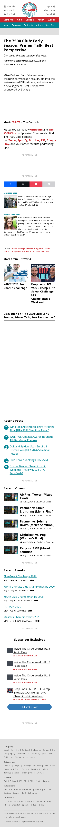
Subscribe (48, 10)
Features (7, 765)
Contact (25, 750)
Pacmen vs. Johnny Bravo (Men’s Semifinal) (37, 523)
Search (49, 14)
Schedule (10, 6)
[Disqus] (29, 366)
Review (24, 772)
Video (32, 772)
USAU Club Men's (43, 515)
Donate (46, 750)
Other (17, 769)
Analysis (16, 765)
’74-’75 (16, 122)
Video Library (29, 757)
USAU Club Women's (45, 542)
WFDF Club (23, 590)
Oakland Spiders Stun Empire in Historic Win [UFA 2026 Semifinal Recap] (29, 450)
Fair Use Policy (33, 753)
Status (18, 757)
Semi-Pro (8, 19)
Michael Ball (30, 61)
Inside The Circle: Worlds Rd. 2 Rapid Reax (31, 663)
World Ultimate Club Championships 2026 (29, 586)
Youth (41, 19)
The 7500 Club (42, 251)
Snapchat (16, 805)
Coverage (26, 765)
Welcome (8, 789)
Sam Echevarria (12, 214)
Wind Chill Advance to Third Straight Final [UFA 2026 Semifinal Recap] (32, 428)
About (6, 750)
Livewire (40, 772)
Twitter (39, 801)
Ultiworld (36, 129)
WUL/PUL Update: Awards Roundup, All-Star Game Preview (32, 438)
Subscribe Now (30, 707)
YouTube (8, 801)
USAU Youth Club (24, 600)
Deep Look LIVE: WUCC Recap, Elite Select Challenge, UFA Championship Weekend (31, 692)
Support (16, 793)
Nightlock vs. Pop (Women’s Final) (33, 536)
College (30, 19)
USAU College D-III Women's (17, 251)
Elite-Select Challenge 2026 (20, 576)
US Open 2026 (12, 607)
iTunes (12, 140)
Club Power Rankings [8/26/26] (29, 460)
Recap (16, 772)
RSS (43, 140)
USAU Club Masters (25, 621)
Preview (34, 769)
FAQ (24, 793)
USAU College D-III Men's (38, 248)
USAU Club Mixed (43, 501)
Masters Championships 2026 (22, 617)
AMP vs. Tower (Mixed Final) (36, 496)
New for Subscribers (23, 789)
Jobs (44, 753)
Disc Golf (10, 14)
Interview (37, 765)
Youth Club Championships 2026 (24, 596)
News (6, 25)
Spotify (22, 140)
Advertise (15, 750)
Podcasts (28, 25)
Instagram (29, 801)
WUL (32, 781)
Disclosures (36, 750)
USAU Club (23, 580)
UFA (20, 781)
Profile (43, 769)
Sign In (50, 6)
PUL (26, 781)
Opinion (8, 769)
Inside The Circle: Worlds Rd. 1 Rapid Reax (31, 677)
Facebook (18, 801)
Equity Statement (17, 753)
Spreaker (26, 805)
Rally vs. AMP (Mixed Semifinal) (35, 550)
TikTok (7, 805)
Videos (39, 25)
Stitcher (34, 140)
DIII (33, 251)
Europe (51, 19)
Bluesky (47, 801)
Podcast (23, 64)
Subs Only (50, 25)
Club (19, 19)
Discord (10, 10)
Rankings (16, 25)
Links (46, 765)
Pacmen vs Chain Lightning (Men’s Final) (36, 509)
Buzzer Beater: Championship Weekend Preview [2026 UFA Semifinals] (28, 469)
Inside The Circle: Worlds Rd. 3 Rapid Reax (31, 650)
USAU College (18, 248)
